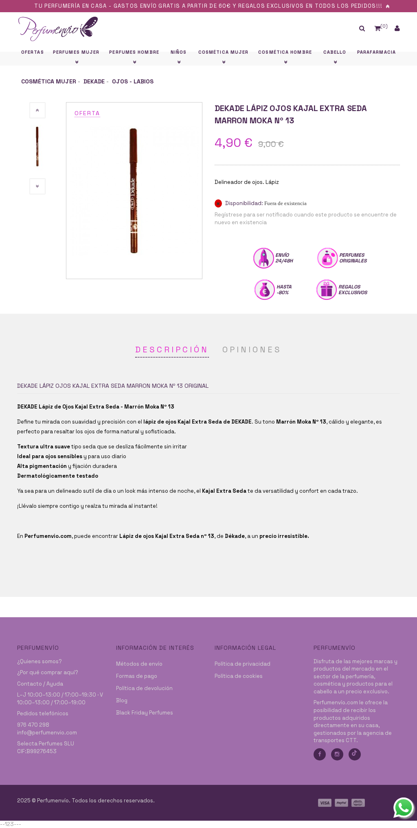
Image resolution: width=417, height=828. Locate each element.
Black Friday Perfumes (144, 712)
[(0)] (377, 28)
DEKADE (94, 81)
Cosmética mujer (48, 81)
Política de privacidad (242, 663)
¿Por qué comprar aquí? (47, 672)
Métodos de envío (139, 663)
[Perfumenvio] (159, 28)
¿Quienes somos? (39, 661)
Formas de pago (136, 676)
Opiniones (252, 349)
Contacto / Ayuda (40, 683)
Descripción (172, 349)
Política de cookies (239, 676)
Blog (121, 700)
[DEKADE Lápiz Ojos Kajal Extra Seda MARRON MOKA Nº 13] (134, 190)
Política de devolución (144, 688)
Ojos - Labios (133, 81)
